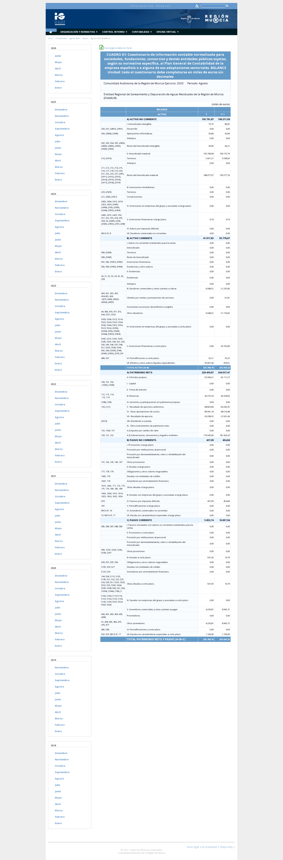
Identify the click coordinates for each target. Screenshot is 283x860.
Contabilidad (140, 31)
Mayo (58, 62)
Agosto (59, 135)
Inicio (50, 38)
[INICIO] (51, 30)
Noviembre (62, 115)
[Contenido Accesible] (197, 5)
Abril (58, 68)
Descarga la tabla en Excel (117, 48)
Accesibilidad (209, 847)
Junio (58, 55)
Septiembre (62, 128)
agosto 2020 (74, 38)
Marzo (59, 74)
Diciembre (61, 109)
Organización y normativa (77, 31)
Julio (57, 141)
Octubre (60, 122)
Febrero (60, 81)
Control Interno (113, 31)
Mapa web (226, 847)
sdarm (85, 38)
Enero (58, 87)
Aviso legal (193, 847)
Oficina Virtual (166, 31)
